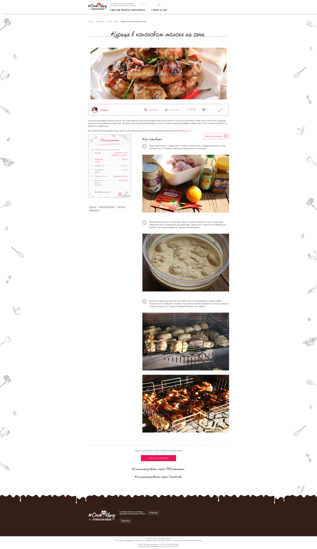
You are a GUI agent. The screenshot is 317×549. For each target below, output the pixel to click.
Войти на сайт (160, 10)
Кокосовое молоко (98, 160)
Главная (91, 21)
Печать (120, 194)
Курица (116, 21)
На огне (121, 207)
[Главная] (97, 6)
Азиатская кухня (106, 207)
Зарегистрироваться (219, 111)
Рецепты (126, 521)
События (114, 10)
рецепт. (188, 130)
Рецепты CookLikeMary (133, 10)
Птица (109, 21)
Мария (104, 110)
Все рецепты (100, 21)
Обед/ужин (94, 210)
